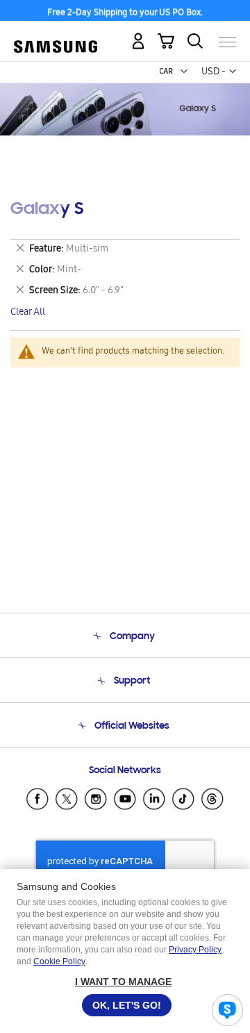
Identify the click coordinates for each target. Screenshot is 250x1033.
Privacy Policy (195, 950)
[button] (184, 71)
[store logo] (55, 36)
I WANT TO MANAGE (123, 981)
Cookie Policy (59, 961)
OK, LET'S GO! (126, 1005)
